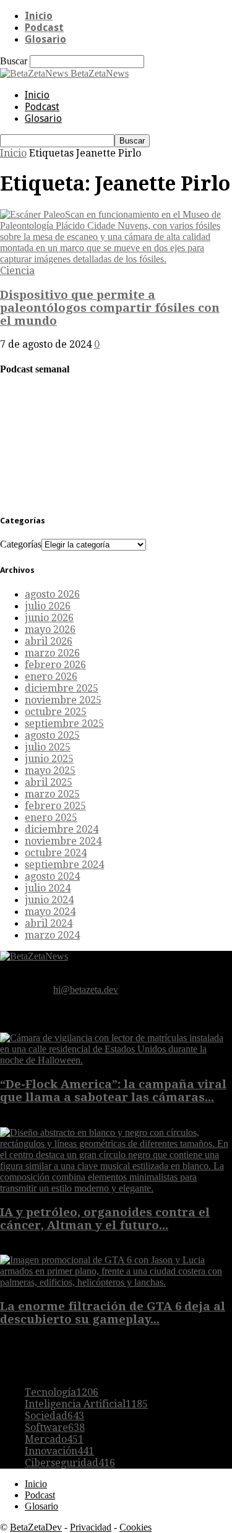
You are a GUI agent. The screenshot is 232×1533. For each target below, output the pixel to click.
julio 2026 (48, 606)
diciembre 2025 (61, 688)
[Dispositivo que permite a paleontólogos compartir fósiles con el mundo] (116, 259)
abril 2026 (48, 641)
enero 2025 (51, 817)
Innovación (59, 1451)
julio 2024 (48, 888)
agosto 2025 (52, 735)
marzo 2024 (52, 935)
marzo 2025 (52, 794)
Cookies (135, 1527)
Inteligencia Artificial (86, 1404)
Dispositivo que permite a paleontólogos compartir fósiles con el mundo (110, 307)
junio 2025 (49, 759)
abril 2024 (48, 923)
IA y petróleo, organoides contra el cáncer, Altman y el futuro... (105, 1219)
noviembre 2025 (63, 700)
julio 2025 (48, 747)
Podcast (44, 27)
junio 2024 (49, 900)
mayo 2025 (50, 770)
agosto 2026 (52, 594)
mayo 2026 (50, 629)
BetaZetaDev (36, 1527)
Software (55, 1427)
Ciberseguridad (70, 1463)
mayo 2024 (50, 911)
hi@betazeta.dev (85, 989)
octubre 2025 (56, 712)
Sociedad (54, 1416)
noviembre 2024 (63, 841)
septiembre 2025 (64, 723)
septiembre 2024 (64, 864)
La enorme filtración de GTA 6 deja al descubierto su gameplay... (112, 1313)
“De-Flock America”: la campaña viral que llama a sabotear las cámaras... (113, 1091)
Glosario (45, 39)
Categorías (20, 544)
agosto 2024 (52, 876)
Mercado (54, 1439)
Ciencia (17, 271)
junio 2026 (49, 618)
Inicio (39, 16)
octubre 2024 (56, 853)
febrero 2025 (55, 806)
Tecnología (61, 1392)
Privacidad (90, 1527)
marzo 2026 (52, 653)
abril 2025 (48, 782)
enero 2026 (51, 676)
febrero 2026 (55, 665)
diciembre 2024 (61, 829)
